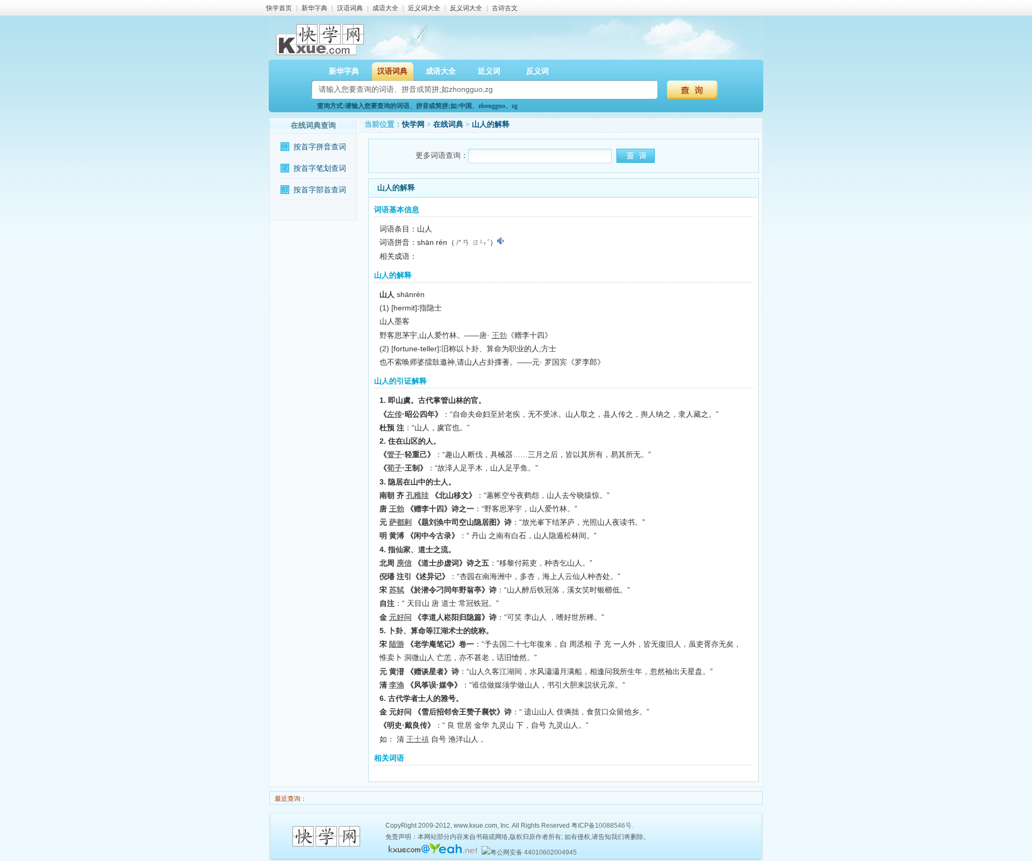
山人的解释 (491, 124)
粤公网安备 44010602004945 (533, 852)
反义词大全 (466, 8)
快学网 (413, 124)
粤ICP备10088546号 (601, 825)
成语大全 (385, 8)
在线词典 (448, 124)
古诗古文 (505, 8)
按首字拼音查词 (319, 147)
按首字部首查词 (319, 190)
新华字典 (314, 8)
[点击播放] (501, 241)
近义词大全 (424, 8)
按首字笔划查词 (319, 168)
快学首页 (279, 8)
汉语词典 (350, 8)
